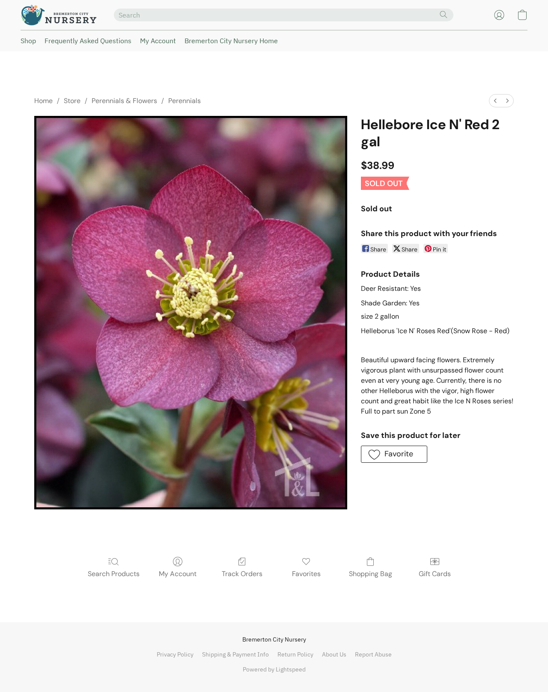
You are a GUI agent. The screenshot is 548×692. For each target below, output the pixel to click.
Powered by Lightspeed (274, 669)
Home (43, 100)
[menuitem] (495, 101)
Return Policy (295, 654)
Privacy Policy (175, 654)
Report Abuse (373, 654)
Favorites (306, 573)
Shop (28, 40)
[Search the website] (443, 15)
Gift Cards (435, 573)
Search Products (114, 573)
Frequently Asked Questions (88, 40)
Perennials (184, 100)
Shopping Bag (370, 573)
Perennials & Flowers (124, 100)
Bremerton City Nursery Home (231, 40)
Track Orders (242, 573)
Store (72, 100)
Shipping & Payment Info (235, 654)
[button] (59, 15)
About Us (334, 654)
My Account (158, 40)
